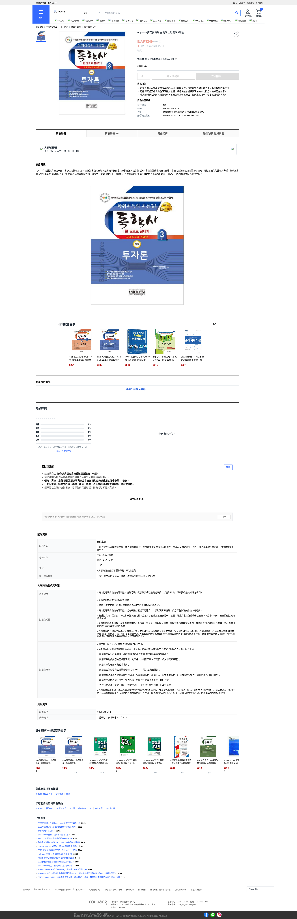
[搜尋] (236, 12)
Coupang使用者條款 (62, 889)
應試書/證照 (76, 27)
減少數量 (148, 74)
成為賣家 (259, 3)
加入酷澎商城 (180, 889)
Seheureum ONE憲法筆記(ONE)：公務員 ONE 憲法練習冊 (62, 870)
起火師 (72, 808)
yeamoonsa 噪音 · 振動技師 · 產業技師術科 (56, 866)
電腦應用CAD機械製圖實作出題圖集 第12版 (56, 858)
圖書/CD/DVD (52, 27)
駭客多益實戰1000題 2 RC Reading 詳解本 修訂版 (59, 842)
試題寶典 (39, 808)
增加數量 (148, 77)
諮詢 (228, 467)
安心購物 (130, 889)
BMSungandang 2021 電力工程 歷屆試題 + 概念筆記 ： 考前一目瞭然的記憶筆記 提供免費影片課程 (79, 877)
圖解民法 (50, 808)
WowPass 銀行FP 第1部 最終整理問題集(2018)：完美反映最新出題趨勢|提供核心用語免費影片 (77, 873)
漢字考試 (59, 794)
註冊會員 (242, 3)
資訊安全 (142, 889)
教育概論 (82, 808)
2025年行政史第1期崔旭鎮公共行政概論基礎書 (57, 827)
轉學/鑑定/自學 (90, 27)
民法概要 (99, 808)
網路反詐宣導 (196, 889)
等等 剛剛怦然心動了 (46, 831)
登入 (235, 3)
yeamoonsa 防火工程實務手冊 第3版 (53, 835)
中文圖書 (64, 27)
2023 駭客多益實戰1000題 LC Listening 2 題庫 (57, 850)
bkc (90, 808)
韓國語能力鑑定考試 (44, 794)
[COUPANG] (98, 903)
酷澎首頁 (39, 27)
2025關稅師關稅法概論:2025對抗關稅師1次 (56, 862)
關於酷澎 (26, 889)
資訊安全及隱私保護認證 (160, 889)
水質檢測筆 (61, 808)
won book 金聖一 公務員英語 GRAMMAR (55, 839)
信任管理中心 (95, 889)
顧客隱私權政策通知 (113, 889)
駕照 (68, 794)
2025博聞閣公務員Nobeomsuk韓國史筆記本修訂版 (59, 823)
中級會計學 (110, 808)
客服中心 (250, 3)
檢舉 (224, 517)
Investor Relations (42, 889)
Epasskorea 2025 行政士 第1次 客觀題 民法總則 (58, 846)
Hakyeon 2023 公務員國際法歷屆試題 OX (55, 854)
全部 (85, 13)
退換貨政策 (80, 889)
